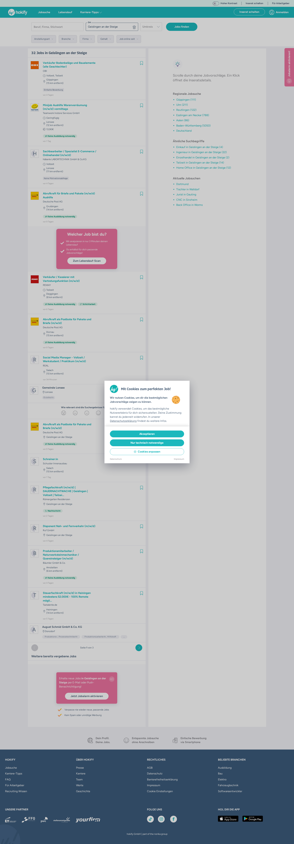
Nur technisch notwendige (147, 442)
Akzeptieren (147, 433)
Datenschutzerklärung (123, 421)
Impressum (179, 459)
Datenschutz (116, 459)
